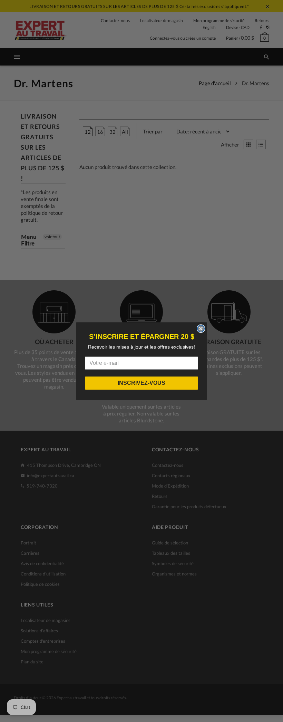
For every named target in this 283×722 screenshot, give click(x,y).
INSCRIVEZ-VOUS (141, 383)
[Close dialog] (200, 328)
